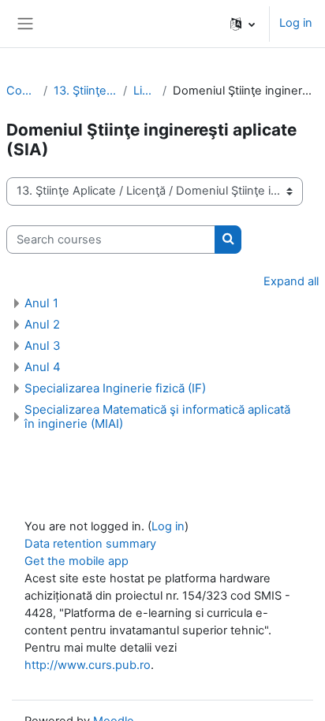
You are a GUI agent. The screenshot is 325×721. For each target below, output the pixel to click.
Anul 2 (42, 324)
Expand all (291, 281)
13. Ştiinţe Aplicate (85, 91)
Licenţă (144, 91)
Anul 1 (41, 302)
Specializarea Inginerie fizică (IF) (115, 388)
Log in (295, 23)
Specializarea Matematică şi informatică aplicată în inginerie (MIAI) (157, 416)
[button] (242, 23)
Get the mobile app (76, 561)
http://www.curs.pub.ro (87, 665)
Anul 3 (42, 345)
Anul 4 (42, 366)
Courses (21, 91)
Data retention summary (90, 544)
